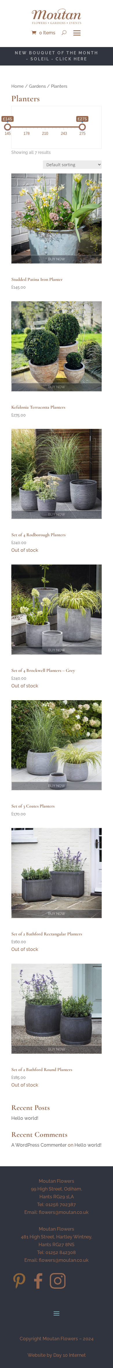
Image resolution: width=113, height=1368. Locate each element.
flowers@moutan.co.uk (64, 1212)
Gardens (37, 86)
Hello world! (24, 1118)
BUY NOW (56, 259)
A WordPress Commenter (39, 1145)
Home (17, 86)
